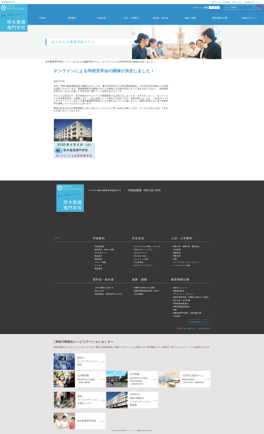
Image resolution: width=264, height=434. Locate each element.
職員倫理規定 (178, 291)
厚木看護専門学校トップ (57, 61)
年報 (175, 310)
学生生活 (138, 238)
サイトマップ (204, 328)
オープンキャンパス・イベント (186, 262)
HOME (42, 18)
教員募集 (226, 2)
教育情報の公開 (219, 18)
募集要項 (177, 253)
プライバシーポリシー (186, 328)
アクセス (98, 265)
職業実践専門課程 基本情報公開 (187, 313)
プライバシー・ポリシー (183, 294)
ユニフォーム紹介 (141, 259)
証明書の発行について (252, 2)
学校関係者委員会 (180, 303)
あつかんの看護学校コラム (86, 61)
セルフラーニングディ (143, 265)
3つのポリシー (101, 253)
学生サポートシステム (143, 250)
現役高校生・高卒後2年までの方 (108, 294)
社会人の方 (99, 291)
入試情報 (177, 250)
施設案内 (98, 259)
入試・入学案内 (131, 18)
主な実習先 (138, 262)
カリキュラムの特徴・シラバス (147, 246)
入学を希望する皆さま (104, 288)
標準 (206, 8)
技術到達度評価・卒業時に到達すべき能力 (191, 297)
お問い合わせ (237, 2)
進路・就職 (190, 18)
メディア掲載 (100, 262)
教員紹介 (98, 256)
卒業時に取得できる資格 (144, 288)
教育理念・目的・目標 (104, 250)
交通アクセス (216, 2)
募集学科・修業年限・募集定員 (186, 246)
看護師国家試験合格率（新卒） (147, 291)
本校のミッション (180, 288)
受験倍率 (177, 256)
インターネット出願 (181, 265)
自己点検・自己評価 (181, 300)
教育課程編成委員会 (181, 307)
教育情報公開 (180, 279)
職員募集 (98, 269)
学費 (175, 259)
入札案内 (177, 316)
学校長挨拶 (99, 246)
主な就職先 (138, 294)
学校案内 (72, 18)
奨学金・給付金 (160, 18)
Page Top (258, 428)
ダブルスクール (140, 253)
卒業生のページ (249, 18)
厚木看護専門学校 (8, 2)
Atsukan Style (140, 256)
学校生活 (101, 18)
